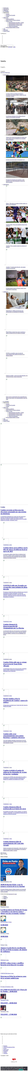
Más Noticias (3, 852)
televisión (10, 46)
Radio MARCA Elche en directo (13, 20)
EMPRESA (5, 10)
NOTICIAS (5, 7)
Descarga (5, 72)
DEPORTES (6, 9)
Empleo (7, 14)
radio (14, 46)
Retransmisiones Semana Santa (15, 25)
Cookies (5, 1052)
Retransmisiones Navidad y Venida (16, 22)
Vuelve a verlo (9, 21)
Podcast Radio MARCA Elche (12, 27)
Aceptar (20, 1069)
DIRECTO (5, 17)
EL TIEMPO (6, 11)
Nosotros (5, 1045)
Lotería (7, 16)
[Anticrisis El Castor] (12, 894)
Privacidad (5, 1050)
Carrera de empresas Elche (9, 1047)
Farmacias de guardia (10, 15)
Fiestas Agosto (6, 31)
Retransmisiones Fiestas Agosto (15, 23)
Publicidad (5, 30)
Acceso (4, 1048)
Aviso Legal (5, 1049)
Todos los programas (13, 26)
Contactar (5, 1053)
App (4, 28)
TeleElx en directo (10, 19)
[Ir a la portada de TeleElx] (9, 52)
